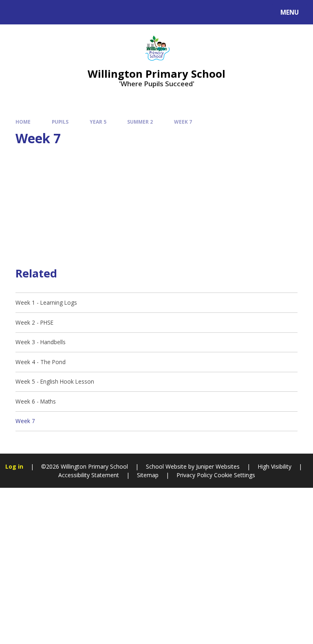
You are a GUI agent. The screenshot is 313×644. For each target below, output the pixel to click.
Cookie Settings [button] (234, 475)
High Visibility (274, 466)
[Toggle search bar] (16, 12)
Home (23, 121)
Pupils (60, 121)
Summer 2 (140, 121)
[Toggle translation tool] (36, 12)
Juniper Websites (217, 466)
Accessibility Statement (88, 475)
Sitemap (148, 475)
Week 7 (183, 121)
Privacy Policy (194, 475)
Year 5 (98, 121)
